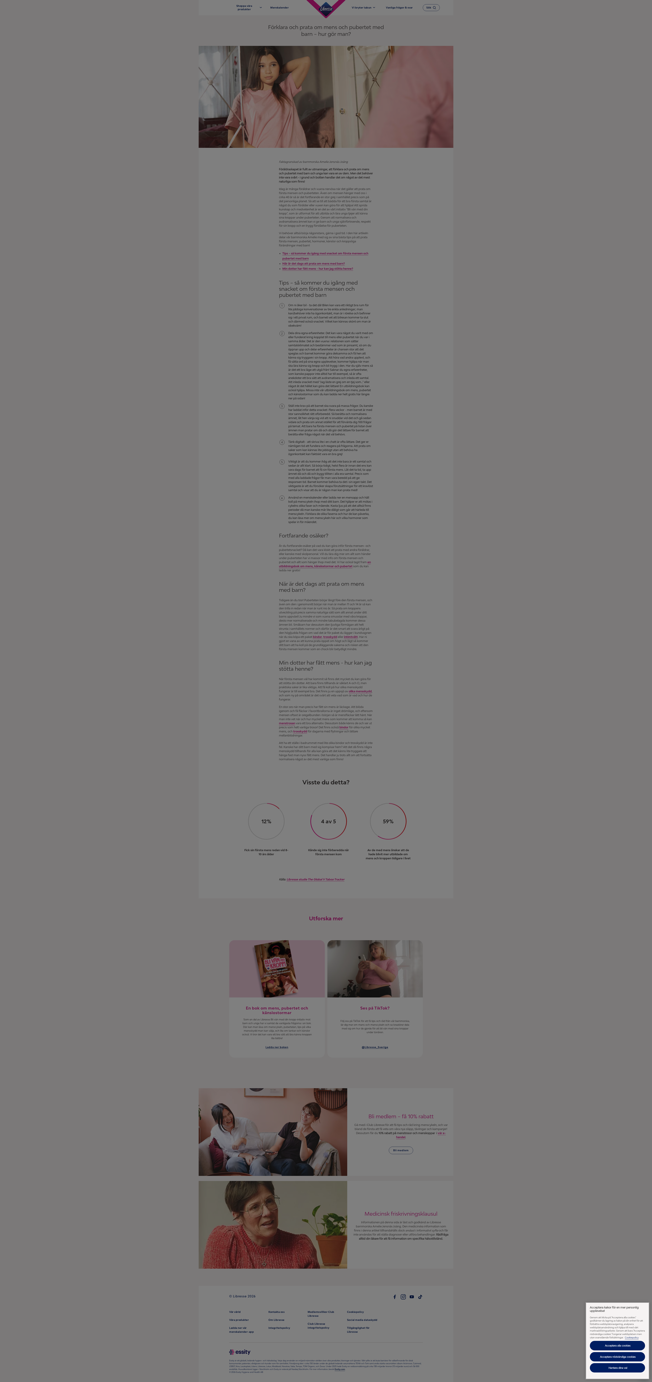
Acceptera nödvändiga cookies (618, 1356)
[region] (617, 1340)
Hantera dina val (618, 1367)
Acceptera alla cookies (618, 1345)
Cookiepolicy (632, 1337)
